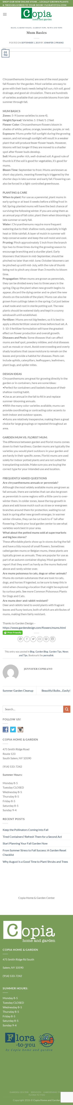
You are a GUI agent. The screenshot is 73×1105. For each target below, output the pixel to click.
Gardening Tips (52, 1092)
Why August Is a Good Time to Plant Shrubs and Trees (35, 861)
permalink (48, 655)
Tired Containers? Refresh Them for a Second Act (32, 836)
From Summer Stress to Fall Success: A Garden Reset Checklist (34, 853)
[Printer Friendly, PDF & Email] (13, 632)
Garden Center (19, 1092)
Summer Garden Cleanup (18, 690)
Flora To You (37, 1094)
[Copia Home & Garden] (36, 14)
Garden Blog (24, 28)
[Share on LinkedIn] (52, 639)
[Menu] (5, 14)
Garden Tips (39, 28)
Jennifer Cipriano (54, 42)
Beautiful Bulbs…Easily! (56, 690)
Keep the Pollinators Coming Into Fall (25, 829)
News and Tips (54, 28)
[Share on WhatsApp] (20, 639)
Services (36, 1092)
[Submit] (66, 709)
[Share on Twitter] (33, 639)
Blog (13, 28)
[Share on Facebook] (27, 639)
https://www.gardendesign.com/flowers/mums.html (34, 627)
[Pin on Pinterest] (46, 639)
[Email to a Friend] (40, 639)
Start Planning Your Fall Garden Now (25, 843)
